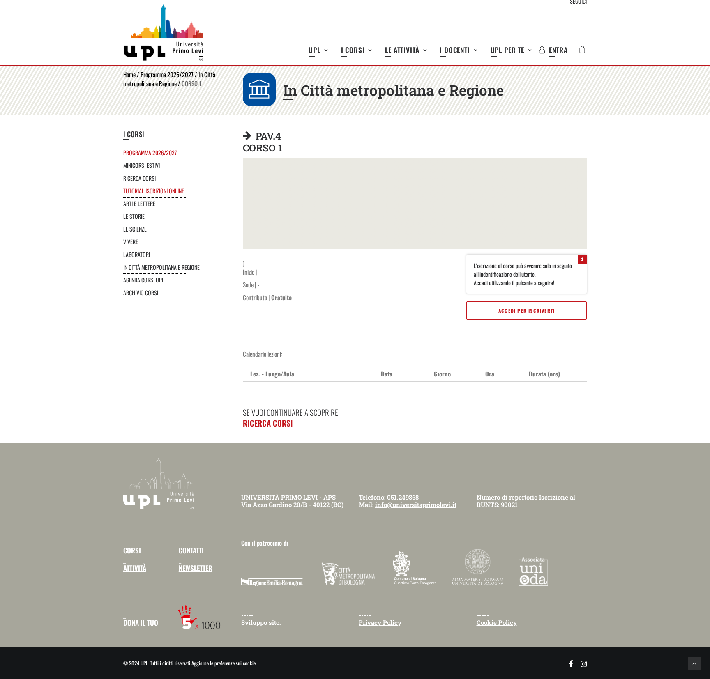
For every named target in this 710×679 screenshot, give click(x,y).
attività (134, 568)
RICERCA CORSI (268, 423)
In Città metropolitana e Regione (169, 79)
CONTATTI (191, 550)
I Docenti (455, 49)
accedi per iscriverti (526, 310)
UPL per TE (508, 49)
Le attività (402, 49)
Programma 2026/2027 (167, 74)
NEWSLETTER (195, 568)
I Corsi (353, 49)
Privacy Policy (380, 622)
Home (129, 74)
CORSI (132, 550)
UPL (314, 49)
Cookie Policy (497, 622)
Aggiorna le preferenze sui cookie (223, 663)
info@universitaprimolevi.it (415, 504)
